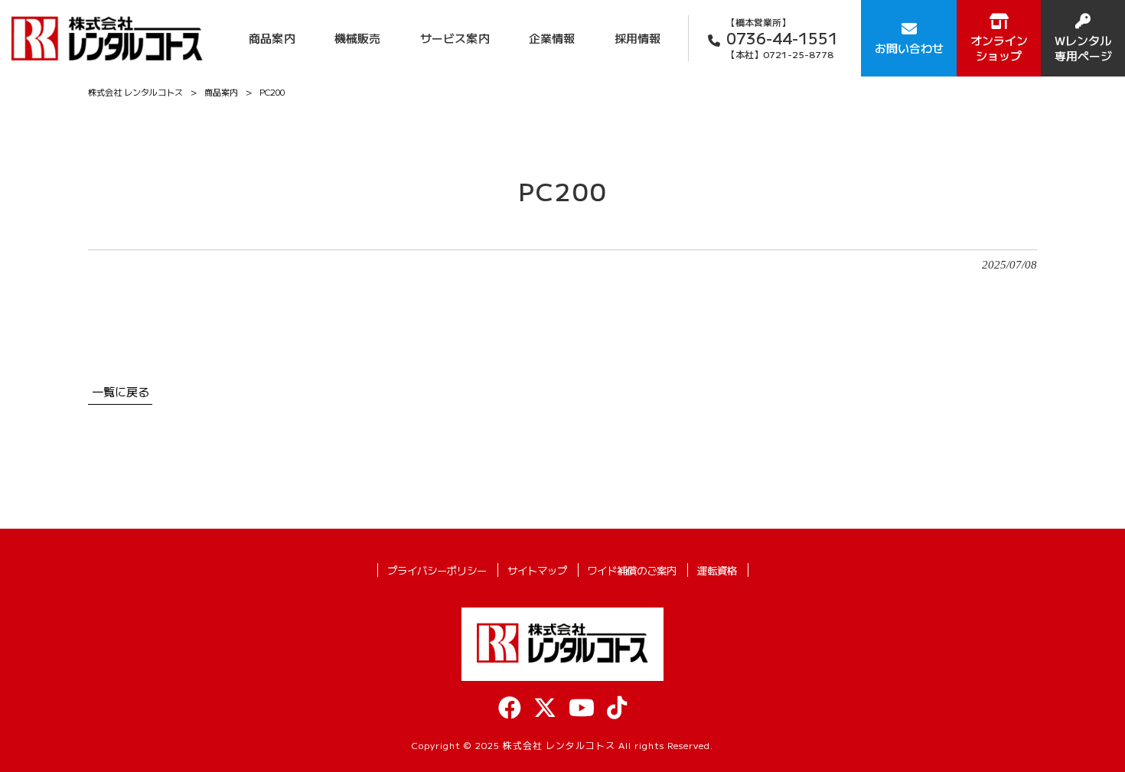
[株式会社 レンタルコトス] (107, 37)
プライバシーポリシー (437, 570)
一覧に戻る (120, 391)
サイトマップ (537, 570)
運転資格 (717, 570)
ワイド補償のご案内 (632, 570)
